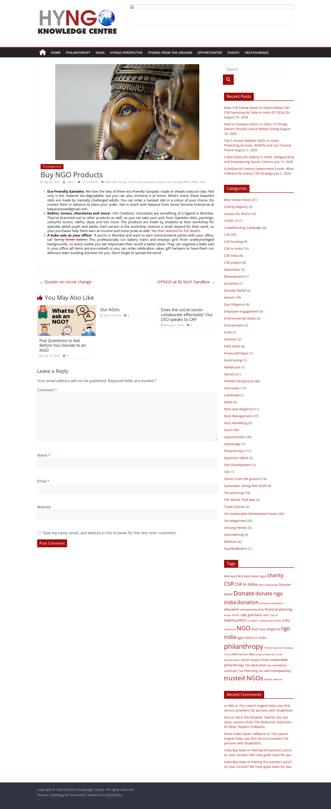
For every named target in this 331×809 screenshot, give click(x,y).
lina (227, 717)
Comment (47, 390)
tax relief (264, 671)
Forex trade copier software (244, 734)
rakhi (203, 182)
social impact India (255, 660)
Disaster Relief (235, 290)
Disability (231, 283)
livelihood (230, 629)
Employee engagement (241, 311)
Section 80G (246, 654)
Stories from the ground (170, 52)
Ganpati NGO (181, 182)
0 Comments (90, 182)
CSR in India (233, 248)
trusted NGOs (243, 678)
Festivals (230, 339)
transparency (281, 670)
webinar (278, 679)
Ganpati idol (163, 182)
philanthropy (243, 646)
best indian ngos (255, 576)
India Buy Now (235, 750)
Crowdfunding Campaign (243, 227)
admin (71, 182)
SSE (226, 472)
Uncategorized (52, 166)
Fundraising (233, 360)
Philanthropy (78, 52)
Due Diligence (234, 304)
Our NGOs (110, 309)
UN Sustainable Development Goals (251, 514)
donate (229, 297)
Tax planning (234, 493)
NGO (195, 182)
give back (254, 615)
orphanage (232, 444)
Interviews (232, 388)
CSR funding (233, 241)
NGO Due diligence (265, 629)
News (228, 402)
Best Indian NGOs (237, 200)
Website (44, 507)
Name (43, 455)
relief (234, 654)
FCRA (228, 332)
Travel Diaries (234, 507)
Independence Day (270, 620)
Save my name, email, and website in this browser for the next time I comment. (110, 532)
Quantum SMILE (236, 458)
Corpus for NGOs (237, 214)
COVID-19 (231, 221)
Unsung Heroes (235, 527)
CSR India (231, 255)
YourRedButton (235, 548)
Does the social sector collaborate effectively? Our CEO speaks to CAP (187, 314)
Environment (233, 325)
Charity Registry (236, 207)
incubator (252, 620)
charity (275, 575)
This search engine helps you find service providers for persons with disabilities (256, 738)
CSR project (232, 262)
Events (233, 52)
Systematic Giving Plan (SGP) (245, 486)
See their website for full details (175, 230)
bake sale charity (115, 182)
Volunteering (233, 534)
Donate (244, 593)
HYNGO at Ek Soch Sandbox (186, 281)
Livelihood (231, 395)
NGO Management (238, 416)
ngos (240, 637)
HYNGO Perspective (126, 52)
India (286, 620)
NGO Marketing (235, 423)
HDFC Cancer (270, 615)
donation (248, 602)
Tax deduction (255, 665)
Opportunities (209, 52)
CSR (227, 234)
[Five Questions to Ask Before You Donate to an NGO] (66, 307)
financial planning (278, 609)
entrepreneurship (252, 609)
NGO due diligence (238, 409)
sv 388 (229, 705)
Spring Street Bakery (70, 239)
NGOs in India (255, 637)
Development (234, 276)
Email (43, 481)
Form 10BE (239, 615)
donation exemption (272, 603)
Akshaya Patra (233, 576)
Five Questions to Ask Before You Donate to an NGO (62, 345)
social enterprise (264, 654)
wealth (268, 679)
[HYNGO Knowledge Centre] (42, 52)
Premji (268, 647)
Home (56, 52)
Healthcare (232, 367)
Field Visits (232, 346)
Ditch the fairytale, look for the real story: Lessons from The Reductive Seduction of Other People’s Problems (258, 722)
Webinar (230, 541)
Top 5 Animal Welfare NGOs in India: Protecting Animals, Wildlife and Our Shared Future (257, 145)
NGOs (100, 52)
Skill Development (237, 465)
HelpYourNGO (257, 52)
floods (227, 615)
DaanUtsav (232, 269)
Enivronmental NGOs (240, 318)
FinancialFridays (236, 353)
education (231, 609)
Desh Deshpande (268, 584)
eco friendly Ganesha (141, 182)
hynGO (229, 374)
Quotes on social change (65, 281)
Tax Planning (248, 671)
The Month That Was (239, 500)
